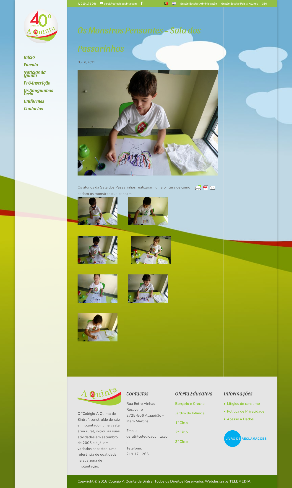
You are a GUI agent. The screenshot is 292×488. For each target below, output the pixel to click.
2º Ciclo (181, 432)
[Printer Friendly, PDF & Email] (205, 188)
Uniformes (34, 101)
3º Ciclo (181, 441)
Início (29, 57)
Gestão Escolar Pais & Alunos (239, 3)
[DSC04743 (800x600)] (148, 211)
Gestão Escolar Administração (198, 3)
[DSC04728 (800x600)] (97, 288)
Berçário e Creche (190, 403)
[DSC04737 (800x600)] (97, 211)
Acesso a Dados (240, 419)
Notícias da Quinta (35, 74)
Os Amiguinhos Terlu (38, 92)
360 (264, 3)
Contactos (33, 109)
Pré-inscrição (37, 83)
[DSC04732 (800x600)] (148, 288)
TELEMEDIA (239, 481)
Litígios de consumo (243, 403)
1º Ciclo (181, 422)
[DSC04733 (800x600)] (151, 250)
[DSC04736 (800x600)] (97, 250)
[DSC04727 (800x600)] (97, 327)
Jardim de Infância (190, 413)
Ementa (31, 65)
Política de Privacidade (245, 411)
